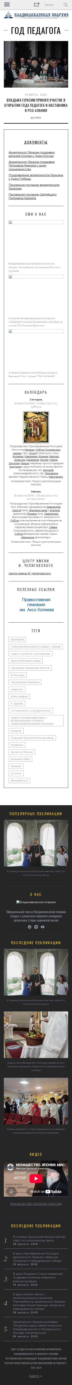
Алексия (19, 459)
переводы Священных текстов (30, 667)
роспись (16, 773)
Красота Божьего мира (26, 660)
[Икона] (36, 443)
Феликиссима (38, 510)
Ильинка (16, 766)
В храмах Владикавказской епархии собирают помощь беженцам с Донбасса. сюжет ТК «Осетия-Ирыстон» (36, 322)
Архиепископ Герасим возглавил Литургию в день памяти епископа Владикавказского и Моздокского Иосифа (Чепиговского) (37, 1327)
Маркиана (31, 456)
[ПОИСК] (65, 5)
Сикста (16, 510)
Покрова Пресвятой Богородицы (32, 737)
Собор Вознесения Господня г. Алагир (36, 646)
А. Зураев (17, 703)
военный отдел (20, 759)
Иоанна (43, 456)
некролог (17, 689)
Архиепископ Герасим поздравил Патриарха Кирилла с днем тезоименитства (32, 165)
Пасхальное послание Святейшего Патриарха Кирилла (33, 196)
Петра (53, 459)
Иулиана (18, 456)
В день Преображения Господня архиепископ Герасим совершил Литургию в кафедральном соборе (36, 1066)
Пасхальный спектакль (25, 682)
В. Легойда (18, 675)
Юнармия (17, 744)
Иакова (54, 456)
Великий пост (19, 780)
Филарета (51, 473)
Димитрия (32, 459)
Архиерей (17, 639)
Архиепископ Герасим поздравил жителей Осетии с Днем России (32, 154)
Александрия (19, 696)
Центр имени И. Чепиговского (30, 573)
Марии (25, 463)
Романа (32, 513)
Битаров (16, 730)
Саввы (53, 527)
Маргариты (56, 476)
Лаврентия (53, 506)
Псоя (32, 453)
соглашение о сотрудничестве (31, 710)
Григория (15, 466)
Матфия (29, 449)
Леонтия (14, 463)
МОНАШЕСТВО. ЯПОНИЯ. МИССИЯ (36, 1204)
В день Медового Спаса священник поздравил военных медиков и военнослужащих (38, 1277)
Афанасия (27, 537)
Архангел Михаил (22, 752)
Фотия (44, 459)
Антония (48, 470)
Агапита (55, 510)
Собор (14, 520)
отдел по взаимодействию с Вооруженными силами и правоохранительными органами (32, 720)
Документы (36, 142)
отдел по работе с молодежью (30, 653)
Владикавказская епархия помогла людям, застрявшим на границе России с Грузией (35, 267)
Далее (36, 117)
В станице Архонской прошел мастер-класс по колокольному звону (39, 1238)
